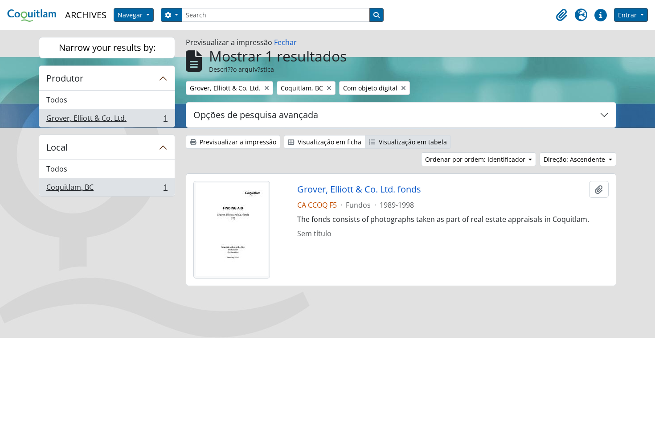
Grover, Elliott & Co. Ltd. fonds (359, 189)
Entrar (628, 15)
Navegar (131, 15)
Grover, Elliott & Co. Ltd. (107, 120)
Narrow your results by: (107, 47)
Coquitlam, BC (107, 189)
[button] (561, 15)
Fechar (285, 42)
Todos (56, 100)
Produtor (64, 78)
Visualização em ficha (328, 142)
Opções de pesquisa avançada (255, 115)
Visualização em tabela (412, 142)
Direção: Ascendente (575, 159)
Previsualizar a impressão (237, 142)
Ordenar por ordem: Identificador (476, 159)
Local (57, 147)
